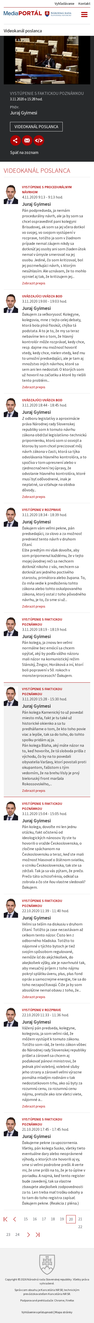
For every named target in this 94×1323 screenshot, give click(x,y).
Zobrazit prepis (33, 283)
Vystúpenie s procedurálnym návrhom (47, 189)
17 (44, 1218)
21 (80, 1218)
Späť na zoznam (24, 152)
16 (35, 1218)
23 (8, 1234)
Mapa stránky (63, 1312)
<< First (8, 1219)
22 (80, 1226)
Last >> (34, 1234)
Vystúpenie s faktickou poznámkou (42, 622)
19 (62, 1218)
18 (53, 1218)
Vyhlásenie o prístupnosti (37, 1312)
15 (26, 1218)
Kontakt (84, 3)
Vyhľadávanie (64, 3)
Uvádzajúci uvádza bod (42, 296)
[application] (47, 60)
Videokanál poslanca (36, 126)
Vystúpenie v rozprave (41, 509)
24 (17, 1234)
